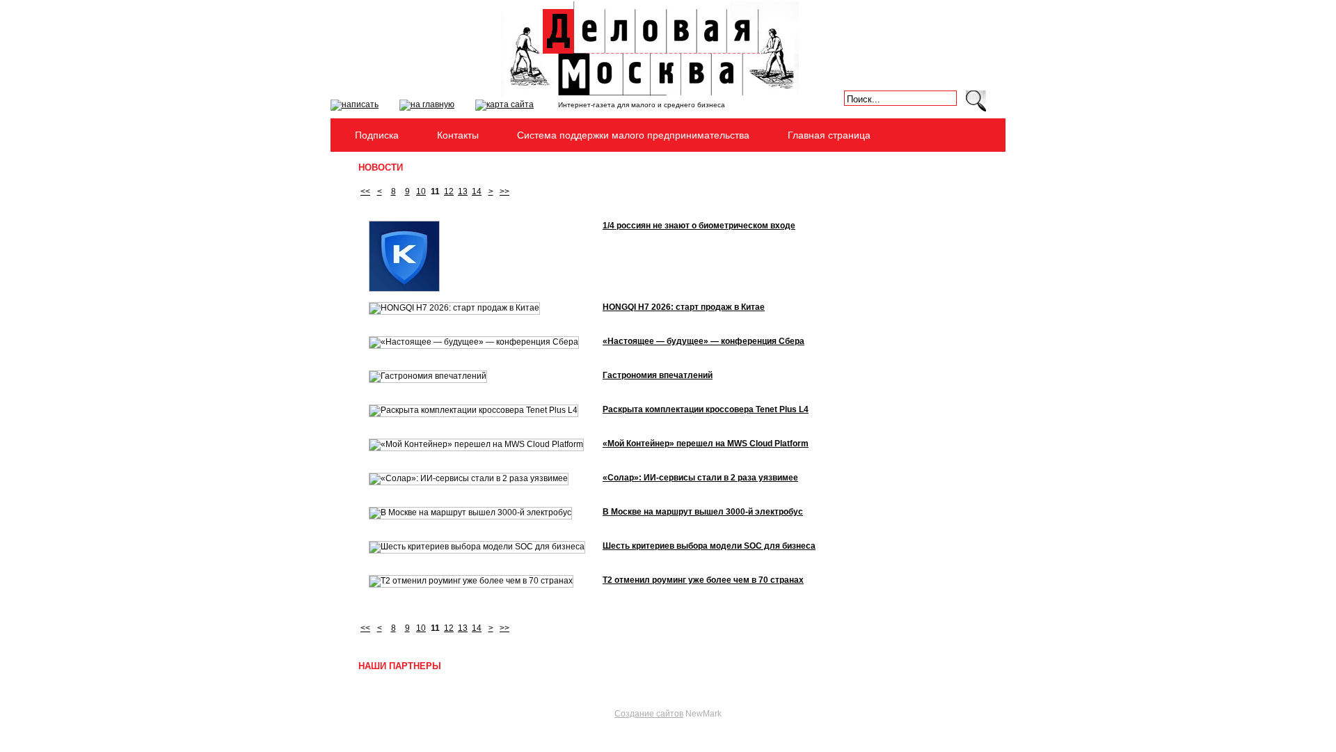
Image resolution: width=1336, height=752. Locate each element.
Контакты (458, 135)
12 (449, 191)
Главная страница (829, 135)
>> (504, 191)
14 (477, 191)
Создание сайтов (648, 714)
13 (463, 191)
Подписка (377, 135)
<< (365, 191)
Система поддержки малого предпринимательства (633, 135)
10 (421, 191)
